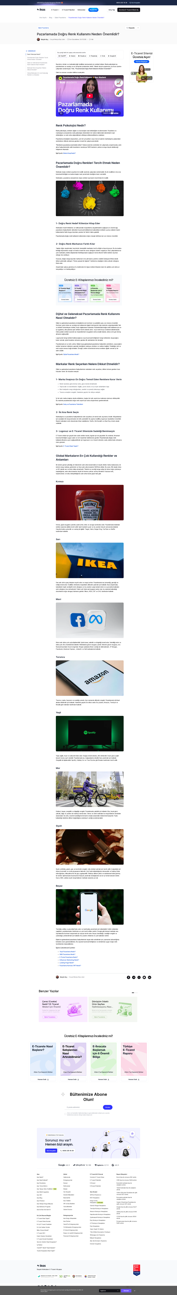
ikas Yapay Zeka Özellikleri (46, 1189)
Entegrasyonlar (67, 1180)
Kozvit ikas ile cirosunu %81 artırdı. (127, 1177)
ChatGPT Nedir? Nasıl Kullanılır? (46, 1248)
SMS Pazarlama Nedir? (67, 954)
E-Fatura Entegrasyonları (70, 1230)
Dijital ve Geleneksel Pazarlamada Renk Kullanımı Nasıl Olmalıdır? (37, 63)
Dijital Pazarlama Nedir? (71, 354)
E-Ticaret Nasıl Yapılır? (70, 446)
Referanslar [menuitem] (81, 10)
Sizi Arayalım (67, 1192)
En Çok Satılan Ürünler (43, 1227)
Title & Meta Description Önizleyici (100, 1232)
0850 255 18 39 (121, 3)
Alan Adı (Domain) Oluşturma (98, 1241)
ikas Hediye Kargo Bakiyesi (45, 1203)
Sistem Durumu (67, 1209)
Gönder (107, 1107)
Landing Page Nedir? (67, 963)
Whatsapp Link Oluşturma (97, 1235)
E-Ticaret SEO (41, 1233)
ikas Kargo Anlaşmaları (69, 1218)
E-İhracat (92, 1183)
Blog (50, 17)
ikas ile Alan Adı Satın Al (44, 1209)
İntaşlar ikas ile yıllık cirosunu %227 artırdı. (127, 1208)
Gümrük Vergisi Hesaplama (98, 1205)
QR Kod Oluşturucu (95, 1195)
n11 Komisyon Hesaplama (97, 1223)
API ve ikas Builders (69, 1203)
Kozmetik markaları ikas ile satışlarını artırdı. (124, 1184)
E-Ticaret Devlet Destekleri (45, 1239)
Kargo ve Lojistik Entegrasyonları (73, 1233)
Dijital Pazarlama (60, 17)
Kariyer (65, 1183)
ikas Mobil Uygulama (43, 1192)
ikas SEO (39, 1195)
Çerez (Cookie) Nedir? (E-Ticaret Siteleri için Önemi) (51, 1004)
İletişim (65, 1189)
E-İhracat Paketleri (95, 1186)
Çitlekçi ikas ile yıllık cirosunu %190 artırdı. (127, 1212)
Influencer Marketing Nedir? (69, 960)
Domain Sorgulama (95, 1244)
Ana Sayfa (42, 17)
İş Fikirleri (39, 1245)
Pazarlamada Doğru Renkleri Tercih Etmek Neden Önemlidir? (37, 58)
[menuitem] (55, 10)
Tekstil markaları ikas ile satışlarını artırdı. (126, 1188)
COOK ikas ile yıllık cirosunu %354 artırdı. (126, 1217)
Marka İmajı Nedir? (69, 153)
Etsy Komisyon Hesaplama (97, 1220)
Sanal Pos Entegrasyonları (71, 1224)
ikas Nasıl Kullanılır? (42, 1180)
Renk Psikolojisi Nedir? (34, 54)
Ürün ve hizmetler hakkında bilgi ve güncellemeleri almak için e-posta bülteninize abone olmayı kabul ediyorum (88, 1114)
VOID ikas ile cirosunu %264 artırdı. (127, 1180)
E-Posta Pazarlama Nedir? (69, 957)
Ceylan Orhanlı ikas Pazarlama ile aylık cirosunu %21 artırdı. (126, 1203)
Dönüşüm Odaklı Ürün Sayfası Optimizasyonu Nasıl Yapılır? (102, 1004)
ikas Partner (66, 1221)
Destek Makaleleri (68, 1195)
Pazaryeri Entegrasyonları (70, 1236)
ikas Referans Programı (43, 1206)
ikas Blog (39, 1198)
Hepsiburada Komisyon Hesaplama (100, 1214)
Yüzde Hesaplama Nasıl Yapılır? (46, 1251)
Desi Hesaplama (94, 1226)
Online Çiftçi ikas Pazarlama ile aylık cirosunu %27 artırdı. (127, 1193)
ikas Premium (41, 1201)
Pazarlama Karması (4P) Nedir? (70, 965)
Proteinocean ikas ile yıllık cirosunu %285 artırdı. (127, 1222)
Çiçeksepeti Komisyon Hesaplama (100, 1217)
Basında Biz (66, 1198)
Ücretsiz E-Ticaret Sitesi (97, 1177)
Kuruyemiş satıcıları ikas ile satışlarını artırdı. (124, 1198)
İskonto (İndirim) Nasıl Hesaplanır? (47, 1242)
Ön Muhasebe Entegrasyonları (72, 1227)
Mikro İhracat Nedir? (43, 1230)
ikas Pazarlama (41, 1183)
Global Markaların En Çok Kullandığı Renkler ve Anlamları (37, 74)
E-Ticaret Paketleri (95, 1180)
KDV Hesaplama (94, 1198)
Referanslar (66, 1186)
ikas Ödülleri (67, 1200)
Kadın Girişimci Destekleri (44, 1236)
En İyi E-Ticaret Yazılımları (44, 1224)
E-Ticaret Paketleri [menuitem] (68, 10)
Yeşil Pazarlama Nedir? (68, 952)
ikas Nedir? (40, 1177)
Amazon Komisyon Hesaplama (98, 1211)
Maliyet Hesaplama (95, 1238)
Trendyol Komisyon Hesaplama (99, 1208)
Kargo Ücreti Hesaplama (96, 1201)
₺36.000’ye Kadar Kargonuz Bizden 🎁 (50, 3)
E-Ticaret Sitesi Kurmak (44, 1221)
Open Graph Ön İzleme (97, 1229)
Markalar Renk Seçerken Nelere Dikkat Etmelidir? (36, 68)
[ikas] (41, 9)
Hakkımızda (66, 1177)
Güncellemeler (67, 1206)
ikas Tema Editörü (42, 1186)
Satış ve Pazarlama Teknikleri (73, 404)
